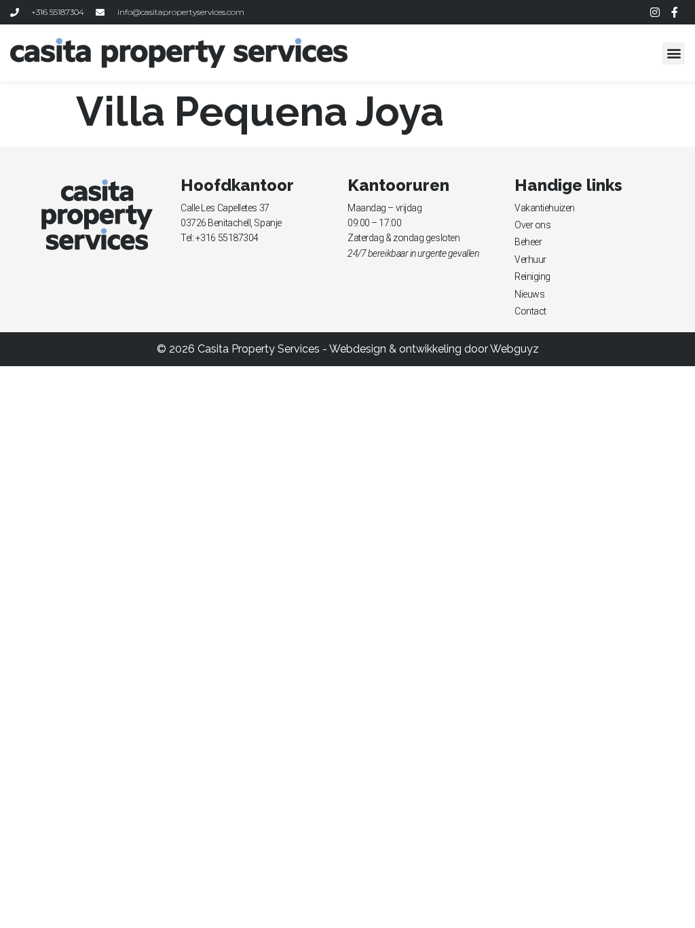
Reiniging (532, 276)
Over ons (532, 224)
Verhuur (530, 259)
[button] (673, 53)
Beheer (528, 241)
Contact (530, 311)
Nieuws (529, 294)
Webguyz (514, 348)
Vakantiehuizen (544, 207)
